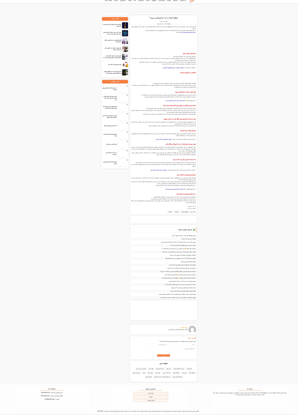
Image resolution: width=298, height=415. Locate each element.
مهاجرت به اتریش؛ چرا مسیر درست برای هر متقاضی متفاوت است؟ (180, 285)
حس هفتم (168, 369)
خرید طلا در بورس (166, 373)
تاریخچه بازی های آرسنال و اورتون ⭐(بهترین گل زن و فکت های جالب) (179, 278)
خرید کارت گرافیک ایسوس (178, 369)
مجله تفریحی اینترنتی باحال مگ (188, 32)
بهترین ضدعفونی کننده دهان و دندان (163, 139)
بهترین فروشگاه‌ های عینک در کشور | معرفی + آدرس (184, 236)
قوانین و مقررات (150, 400)
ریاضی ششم (150, 373)
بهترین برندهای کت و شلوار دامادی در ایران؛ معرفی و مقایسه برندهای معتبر (178, 298)
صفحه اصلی (151, 393)
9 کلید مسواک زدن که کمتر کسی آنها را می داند (175, 101)
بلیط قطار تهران (176, 373)
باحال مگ (166, 21)
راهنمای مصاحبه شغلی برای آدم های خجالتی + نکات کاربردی (181, 268)
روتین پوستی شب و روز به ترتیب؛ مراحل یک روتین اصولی (182, 281)
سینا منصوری (184, 328)
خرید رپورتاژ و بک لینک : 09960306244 (51, 393)
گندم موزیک (189, 369)
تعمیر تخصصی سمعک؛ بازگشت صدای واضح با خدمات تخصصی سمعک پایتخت (177, 294)
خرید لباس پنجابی (136, 373)
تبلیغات (150, 397)
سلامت (160, 21)
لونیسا (144, 373)
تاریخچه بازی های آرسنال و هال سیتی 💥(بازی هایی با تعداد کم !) (180, 275)
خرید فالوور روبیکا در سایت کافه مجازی (162, 377)
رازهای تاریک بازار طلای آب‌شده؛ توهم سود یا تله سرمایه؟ (182, 265)
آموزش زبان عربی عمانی (141, 369)
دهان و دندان (185, 212)
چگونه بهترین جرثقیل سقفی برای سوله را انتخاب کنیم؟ (183, 291)
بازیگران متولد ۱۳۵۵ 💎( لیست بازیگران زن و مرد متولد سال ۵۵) (180, 258)
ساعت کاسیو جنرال (160, 369)
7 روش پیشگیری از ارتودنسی (169, 68)
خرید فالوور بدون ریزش (177, 377)
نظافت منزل (151, 369)
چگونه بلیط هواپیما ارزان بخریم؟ (188, 262)
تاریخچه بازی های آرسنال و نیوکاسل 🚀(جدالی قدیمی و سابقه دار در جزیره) (178, 271)
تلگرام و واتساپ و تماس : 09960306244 (52, 396)
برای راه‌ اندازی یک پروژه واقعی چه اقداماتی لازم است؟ (183, 245)
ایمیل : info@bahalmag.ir (51, 399)
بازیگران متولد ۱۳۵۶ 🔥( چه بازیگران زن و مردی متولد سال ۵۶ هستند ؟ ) (179, 249)
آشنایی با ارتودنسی (180, 68)
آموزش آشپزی (149, 377)
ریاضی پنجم (157, 373)
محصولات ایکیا (192, 373)
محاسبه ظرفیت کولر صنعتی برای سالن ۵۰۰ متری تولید (183, 288)
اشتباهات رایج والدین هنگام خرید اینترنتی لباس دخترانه (183, 255)
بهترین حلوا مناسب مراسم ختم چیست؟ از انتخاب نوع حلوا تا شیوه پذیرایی (178, 242)
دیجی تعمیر (184, 373)
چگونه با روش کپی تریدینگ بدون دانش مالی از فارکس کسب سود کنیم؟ (179, 252)
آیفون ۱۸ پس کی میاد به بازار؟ (189, 239)
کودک (170, 212)
